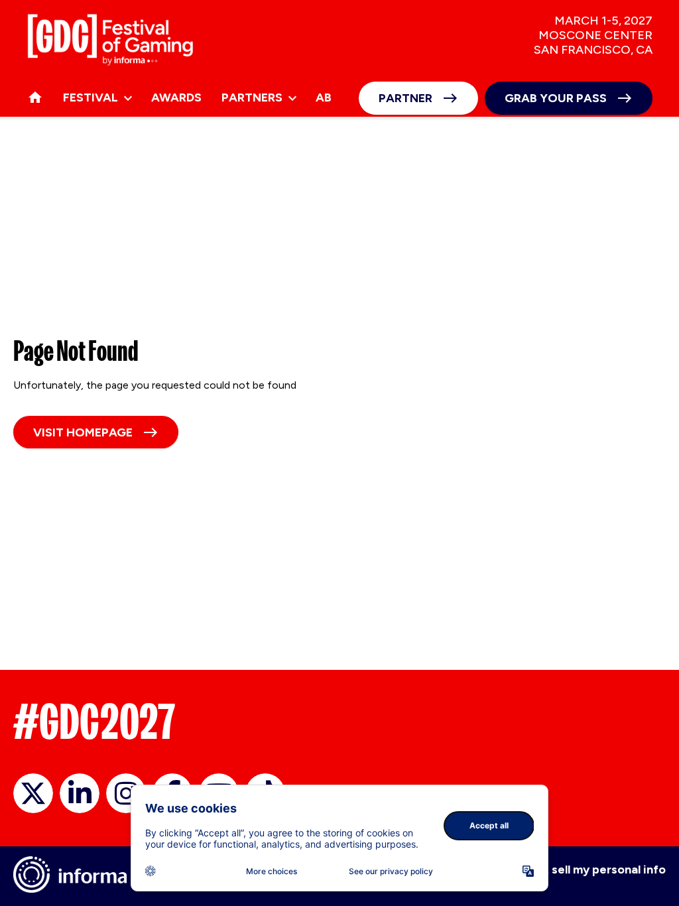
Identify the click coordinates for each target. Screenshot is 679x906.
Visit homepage (83, 432)
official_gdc (33, 793)
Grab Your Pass (556, 98)
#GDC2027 (94, 721)
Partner (405, 98)
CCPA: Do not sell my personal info (569, 869)
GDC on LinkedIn (79, 793)
